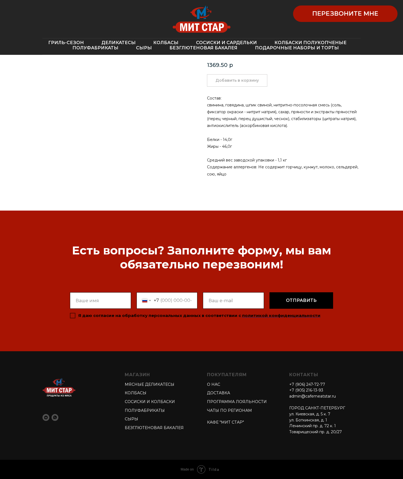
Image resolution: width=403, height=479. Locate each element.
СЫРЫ (144, 47)
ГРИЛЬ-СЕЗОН (66, 42)
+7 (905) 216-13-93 (306, 390)
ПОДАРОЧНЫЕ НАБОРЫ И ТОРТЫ (297, 47)
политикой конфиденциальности (281, 315)
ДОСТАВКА (218, 392)
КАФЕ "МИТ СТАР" (225, 422)
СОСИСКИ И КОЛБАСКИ (150, 401)
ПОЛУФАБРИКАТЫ (95, 47)
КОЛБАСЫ (135, 392)
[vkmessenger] (45, 417)
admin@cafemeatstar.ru (312, 396)
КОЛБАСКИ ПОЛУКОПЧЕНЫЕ (310, 42)
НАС (215, 384)
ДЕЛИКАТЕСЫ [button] (118, 42)
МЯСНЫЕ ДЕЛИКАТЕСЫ (149, 384)
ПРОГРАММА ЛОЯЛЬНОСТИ (237, 401)
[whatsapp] (55, 417)
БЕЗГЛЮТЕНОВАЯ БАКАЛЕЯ (203, 47)
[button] (345, 13)
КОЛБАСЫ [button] (165, 42)
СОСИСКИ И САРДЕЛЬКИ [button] (226, 42)
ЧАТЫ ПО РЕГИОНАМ (229, 410)
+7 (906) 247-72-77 (307, 384)
